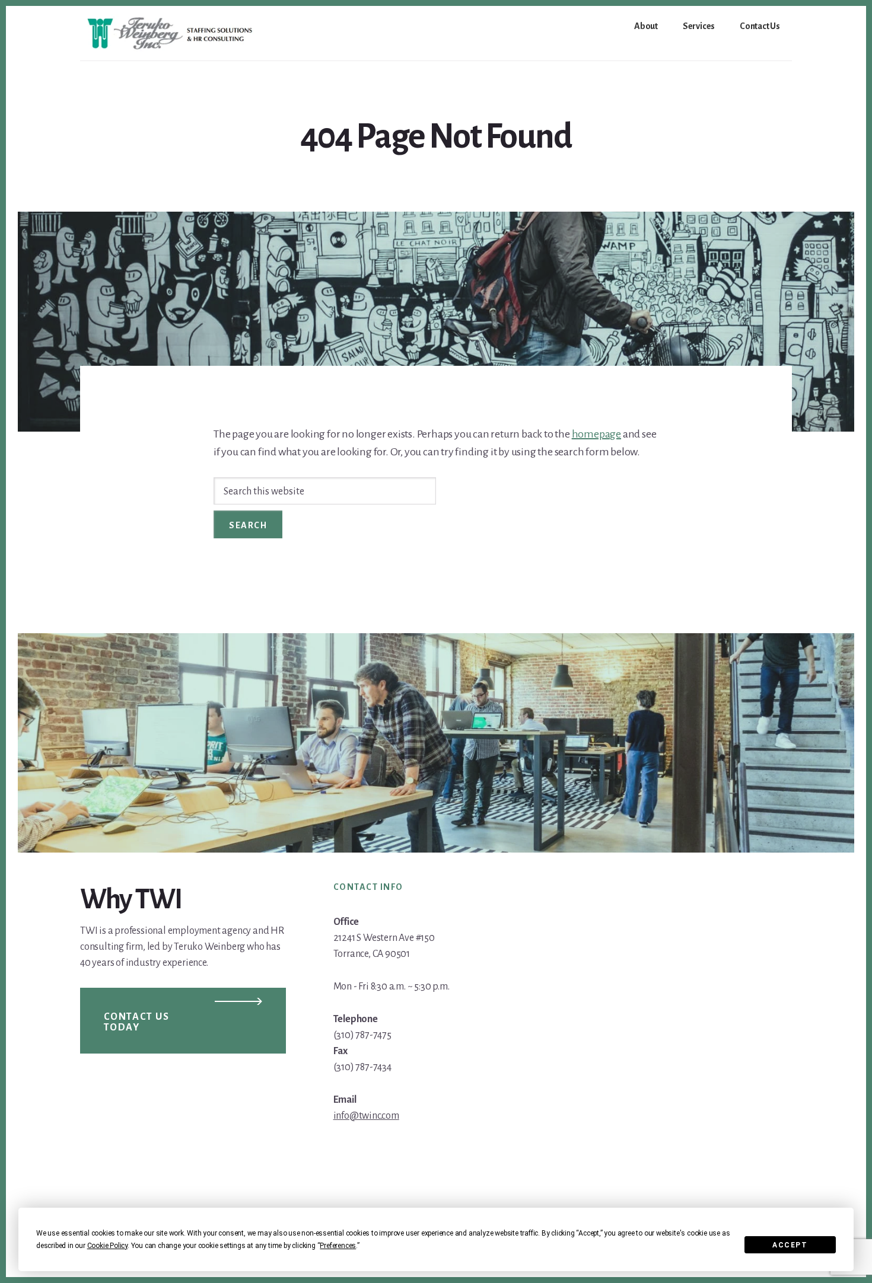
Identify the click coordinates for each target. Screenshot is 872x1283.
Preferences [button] (338, 1245)
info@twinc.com (366, 1115)
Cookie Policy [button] (107, 1245)
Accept (789, 1245)
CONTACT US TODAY (137, 1022)
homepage (596, 434)
